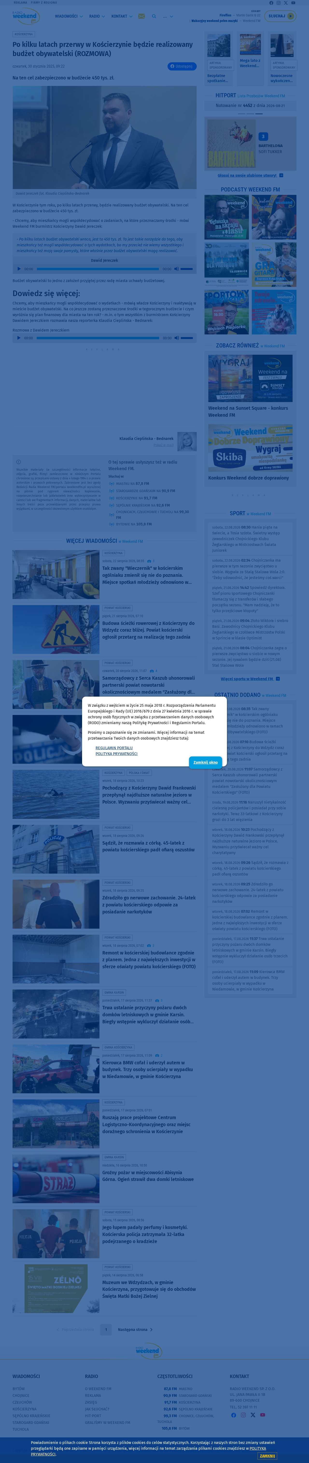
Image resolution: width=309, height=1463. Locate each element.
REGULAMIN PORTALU (114, 748)
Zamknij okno (206, 762)
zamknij (267, 1456)
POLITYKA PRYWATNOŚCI (117, 753)
